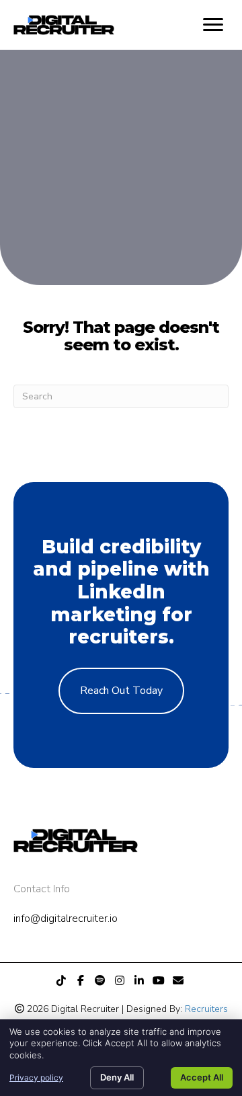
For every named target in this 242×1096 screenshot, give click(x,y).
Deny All (117, 1077)
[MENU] (213, 24)
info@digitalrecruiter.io (65, 918)
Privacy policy (36, 1077)
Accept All (201, 1077)
